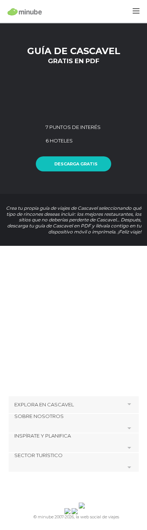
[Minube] (25, 11)
